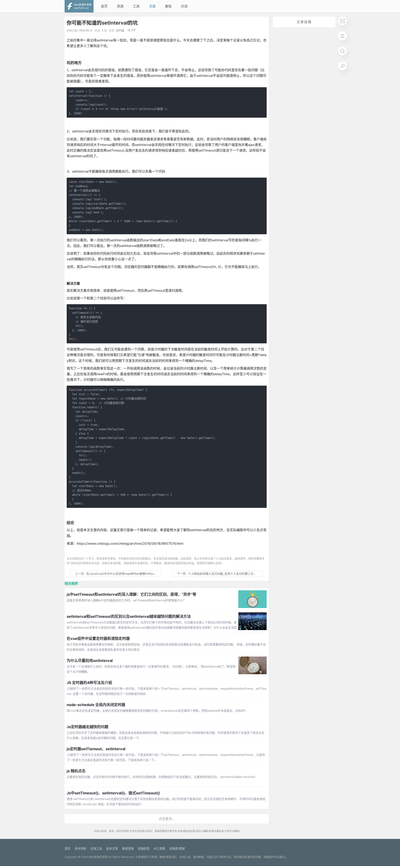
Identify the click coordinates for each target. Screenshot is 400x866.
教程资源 (128, 848)
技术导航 (80, 848)
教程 (168, 6)
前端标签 (144, 848)
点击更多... (167, 819)
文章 (152, 6)
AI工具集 (159, 848)
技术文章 (112, 848)
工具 (136, 6)
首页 (104, 6)
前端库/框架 (177, 848)
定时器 (120, 30)
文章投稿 (304, 22)
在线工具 (96, 848)
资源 (120, 6)
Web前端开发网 (98, 857)
